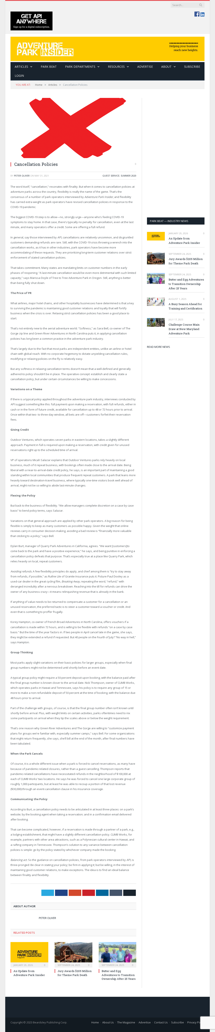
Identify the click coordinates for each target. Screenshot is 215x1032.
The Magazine (126, 1022)
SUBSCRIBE (192, 67)
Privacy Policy (196, 1022)
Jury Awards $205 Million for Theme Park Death (75, 973)
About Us (108, 1022)
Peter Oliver (22, 175)
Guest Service (110, 175)
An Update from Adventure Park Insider (29, 973)
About (166, 67)
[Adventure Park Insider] (107, 48)
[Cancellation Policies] (73, 128)
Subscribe (177, 1022)
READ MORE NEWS (158, 347)
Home (95, 1022)
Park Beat (49, 67)
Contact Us (161, 1022)
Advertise (145, 67)
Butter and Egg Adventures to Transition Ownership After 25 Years (119, 974)
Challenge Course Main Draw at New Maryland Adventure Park (184, 329)
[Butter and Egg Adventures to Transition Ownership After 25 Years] (117, 954)
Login (19, 76)
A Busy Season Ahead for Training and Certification (185, 306)
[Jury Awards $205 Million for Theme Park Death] (73, 954)
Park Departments (80, 67)
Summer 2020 (128, 175)
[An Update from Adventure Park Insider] (29, 954)
